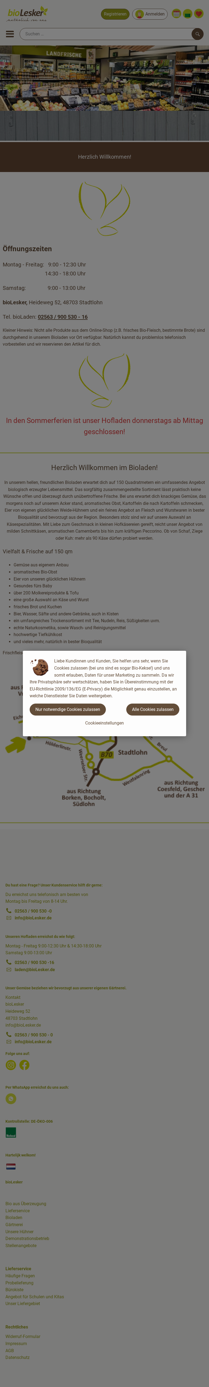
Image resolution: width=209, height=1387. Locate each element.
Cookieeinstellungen (104, 723)
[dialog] (104, 693)
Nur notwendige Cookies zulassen (67, 709)
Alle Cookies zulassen (153, 709)
